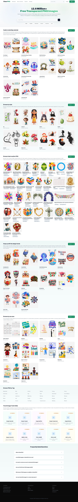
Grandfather (23, 267)
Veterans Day (6, 188)
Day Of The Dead (6, 288)
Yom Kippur (5, 55)
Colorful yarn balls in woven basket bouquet (38, 187)
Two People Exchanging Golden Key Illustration (52, 173)
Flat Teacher (25, 174)
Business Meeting (24, 309)
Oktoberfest (5, 76)
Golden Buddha (69, 190)
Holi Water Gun (6, 175)
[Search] (63, 1)
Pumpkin (31, 23)
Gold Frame (5, 393)
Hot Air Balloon (67, 393)
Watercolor (23, 147)
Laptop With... (71, 219)
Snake (4, 400)
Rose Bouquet (15, 236)
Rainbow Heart (28, 190)
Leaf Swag (35, 204)
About (53, 487)
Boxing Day (42, 288)
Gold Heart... (36, 219)
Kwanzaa (23, 288)
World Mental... (19, 188)
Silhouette (60, 147)
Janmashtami (42, 76)
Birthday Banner (63, 204)
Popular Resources (6, 488)
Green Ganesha (43, 175)
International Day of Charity (26, 55)
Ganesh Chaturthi (6, 97)
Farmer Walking (46, 190)
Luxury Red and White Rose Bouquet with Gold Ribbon (16, 234)
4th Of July (5, 309)
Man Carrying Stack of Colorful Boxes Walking (28, 203)
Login (29, 487)
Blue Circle (63, 174)
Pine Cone (47, 23)
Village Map (61, 219)
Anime (41, 126)
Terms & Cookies (55, 490)
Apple (26, 23)
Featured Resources (7, 490)
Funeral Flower (47, 219)
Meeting (41, 396)
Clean (6, 1)
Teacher (26, 1)
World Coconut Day (61, 76)
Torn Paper (30, 400)
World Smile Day (42, 55)
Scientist (24, 175)
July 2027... (56, 188)
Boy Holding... (35, 175)
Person (41, 398)
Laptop (66, 219)
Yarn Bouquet (38, 190)
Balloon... (10, 204)
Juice (4, 396)
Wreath (65, 400)
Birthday (23, 338)
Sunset (16, 400)
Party (59, 338)
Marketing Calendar (6, 491)
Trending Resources (6, 487)
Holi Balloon (6, 174)
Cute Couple (6, 221)
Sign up (72, 1)
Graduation (5, 359)
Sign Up (29, 488)
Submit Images (30, 490)
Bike (16, 391)
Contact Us (54, 491)
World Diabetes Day (43, 267)
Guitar (16, 393)
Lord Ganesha (43, 174)
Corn (52, 23)
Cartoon (23, 126)
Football (30, 1)
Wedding (41, 338)
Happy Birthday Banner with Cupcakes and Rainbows (63, 202)
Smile (65, 398)
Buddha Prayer (68, 188)
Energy (53, 391)
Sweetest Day (16, 174)
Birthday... (16, 204)
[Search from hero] (59, 20)
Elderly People (12, 188)
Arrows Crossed (15, 221)
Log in (67, 1)
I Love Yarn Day (28, 188)
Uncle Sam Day (24, 97)
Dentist (29, 391)
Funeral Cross (47, 221)
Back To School (24, 359)
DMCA (53, 488)
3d (3, 126)
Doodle (41, 147)
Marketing (59, 359)
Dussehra (14, 219)
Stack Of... (27, 204)
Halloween (14, 1)
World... (50, 174)
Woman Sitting (6, 236)
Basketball (5, 391)
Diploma (59, 288)
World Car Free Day (61, 55)
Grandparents (5, 267)
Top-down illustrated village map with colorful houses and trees (58, 218)
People (29, 398)
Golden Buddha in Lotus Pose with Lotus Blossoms (70, 187)
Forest (65, 391)
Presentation (42, 359)
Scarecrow (36, 23)
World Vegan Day (35, 174)
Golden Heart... (36, 221)
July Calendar (61, 188)
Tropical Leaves (42, 400)
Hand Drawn (54, 393)
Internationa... (25, 219)
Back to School (20, 1)
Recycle (53, 398)
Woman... (18, 190)
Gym (28, 393)
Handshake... (51, 175)
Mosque (65, 396)
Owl (16, 398)
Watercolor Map (69, 175)
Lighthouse (17, 396)
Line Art (4, 147)
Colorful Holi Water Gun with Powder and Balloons (7, 173)
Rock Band (25, 221)
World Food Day (46, 188)
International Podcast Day (26, 76)
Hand (41, 393)
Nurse (4, 398)
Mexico (53, 396)
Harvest (41, 23)
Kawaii (59, 126)
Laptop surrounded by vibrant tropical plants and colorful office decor (69, 218)
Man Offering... (16, 175)
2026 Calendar (6, 338)
